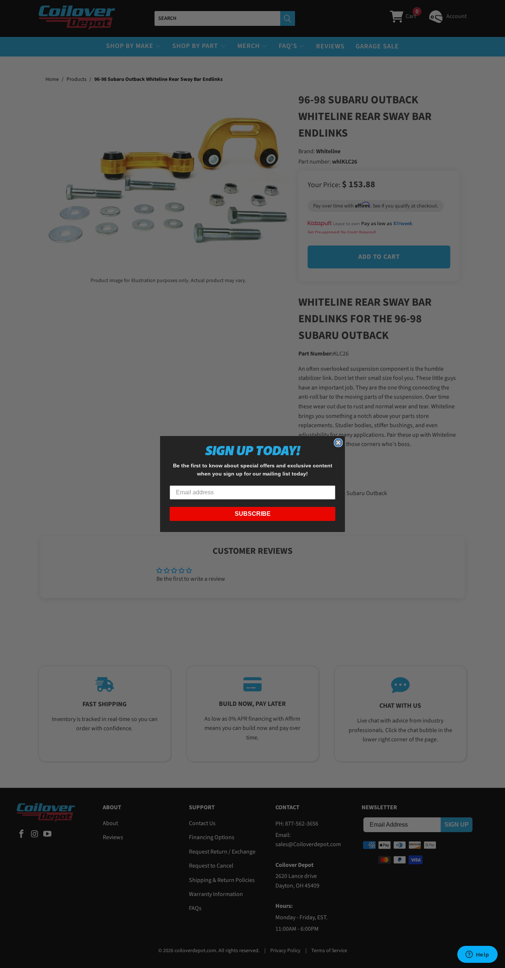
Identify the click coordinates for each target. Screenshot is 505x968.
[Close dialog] (338, 442)
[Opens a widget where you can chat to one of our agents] (477, 955)
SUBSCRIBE (253, 514)
